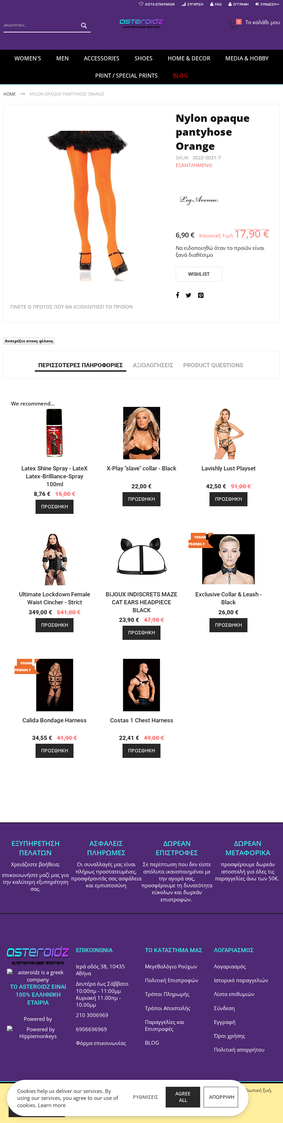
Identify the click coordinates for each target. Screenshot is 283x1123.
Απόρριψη (221, 1097)
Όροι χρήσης (229, 1035)
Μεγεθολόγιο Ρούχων (171, 966)
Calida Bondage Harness (54, 720)
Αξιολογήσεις (153, 365)
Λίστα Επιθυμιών (160, 4)
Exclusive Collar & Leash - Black (228, 598)
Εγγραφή (240, 4)
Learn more (52, 1105)
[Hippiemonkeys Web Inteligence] (38, 1036)
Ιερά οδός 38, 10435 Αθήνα (100, 970)
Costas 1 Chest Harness (141, 720)
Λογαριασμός (230, 966)
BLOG (152, 1042)
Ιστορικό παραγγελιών (241, 980)
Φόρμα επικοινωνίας (101, 1042)
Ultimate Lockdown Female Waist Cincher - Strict (54, 598)
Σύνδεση (224, 1008)
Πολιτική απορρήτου (239, 1049)
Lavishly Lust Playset (229, 468)
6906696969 (91, 1029)
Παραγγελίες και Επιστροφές (164, 1025)
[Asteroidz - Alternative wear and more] (142, 24)
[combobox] (47, 25)
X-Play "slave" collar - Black (141, 468)
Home (9, 94)
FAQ (218, 4)
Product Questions (213, 365)
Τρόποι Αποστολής (167, 1008)
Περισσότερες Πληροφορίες (80, 365)
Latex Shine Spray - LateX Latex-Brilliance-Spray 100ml (54, 476)
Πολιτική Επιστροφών (171, 980)
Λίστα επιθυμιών (234, 993)
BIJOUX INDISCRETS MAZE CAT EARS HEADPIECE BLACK (141, 602)
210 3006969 (92, 1015)
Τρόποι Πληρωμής (167, 993)
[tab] (80, 365)
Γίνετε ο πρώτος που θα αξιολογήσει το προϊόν (71, 307)
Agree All (183, 1096)
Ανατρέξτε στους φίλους (29, 340)
